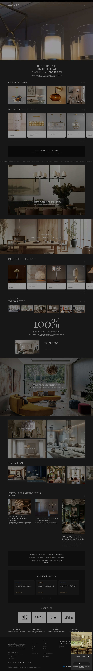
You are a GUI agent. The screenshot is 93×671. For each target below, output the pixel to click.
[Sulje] (90, 634)
